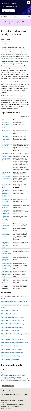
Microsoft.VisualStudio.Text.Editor (10, 330)
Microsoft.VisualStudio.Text (9, 314)
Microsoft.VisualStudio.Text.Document (12, 327)
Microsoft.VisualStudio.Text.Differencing (12, 324)
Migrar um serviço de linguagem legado (6, 186)
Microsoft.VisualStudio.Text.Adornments (12, 317)
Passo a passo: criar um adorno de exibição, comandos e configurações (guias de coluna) (7, 156)
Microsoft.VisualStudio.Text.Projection (12, 352)
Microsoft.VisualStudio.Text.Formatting (12, 339)
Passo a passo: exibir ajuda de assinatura (5, 234)
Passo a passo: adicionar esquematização (6, 211)
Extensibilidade (17, 27)
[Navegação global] (1, 16)
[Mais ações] (28, 27)
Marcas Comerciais (15, 406)
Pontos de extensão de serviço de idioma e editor (7, 145)
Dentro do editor (6, 130)
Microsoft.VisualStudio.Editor (9, 310)
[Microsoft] (15, 17)
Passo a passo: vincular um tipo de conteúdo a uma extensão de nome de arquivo (7, 193)
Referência (5, 44)
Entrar (28, 16)
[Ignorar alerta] (28, 2)
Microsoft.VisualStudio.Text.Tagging (11, 356)
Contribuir (20, 400)
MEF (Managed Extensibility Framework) (5, 280)
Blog (13, 400)
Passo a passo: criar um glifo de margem (7, 201)
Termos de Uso (5, 406)
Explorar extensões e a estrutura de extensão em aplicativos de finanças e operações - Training (14, 374)
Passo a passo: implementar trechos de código (6, 251)
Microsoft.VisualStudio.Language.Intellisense (14, 302)
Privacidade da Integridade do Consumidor (12, 404)
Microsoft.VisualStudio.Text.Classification (12, 320)
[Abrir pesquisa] (24, 16)
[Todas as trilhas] (2, 27)
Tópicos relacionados (7, 42)
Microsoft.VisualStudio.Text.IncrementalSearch (14, 342)
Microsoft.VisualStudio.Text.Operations (12, 346)
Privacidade (4, 402)
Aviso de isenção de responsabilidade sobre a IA (13, 398)
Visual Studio (8, 27)
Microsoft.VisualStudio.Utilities (10, 359)
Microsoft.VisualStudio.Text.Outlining (11, 349)
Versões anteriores (6, 400)
